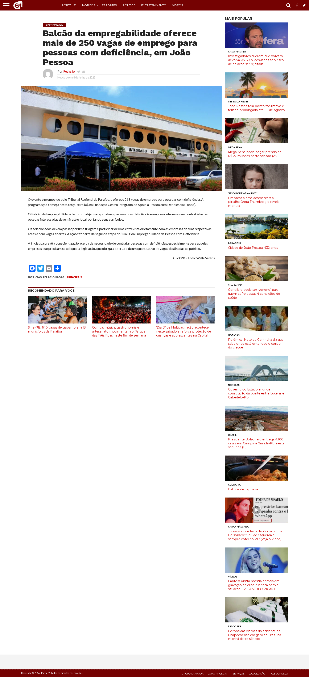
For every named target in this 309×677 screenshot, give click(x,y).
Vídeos (177, 5)
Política (129, 5)
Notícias (88, 5)
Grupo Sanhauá (192, 673)
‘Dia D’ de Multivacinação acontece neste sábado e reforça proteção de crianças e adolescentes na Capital (183, 331)
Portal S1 (69, 5)
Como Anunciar (218, 673)
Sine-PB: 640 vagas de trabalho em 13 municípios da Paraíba (57, 329)
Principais (74, 277)
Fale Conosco (278, 673)
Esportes (109, 5)
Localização (257, 673)
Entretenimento (153, 5)
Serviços (238, 673)
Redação (69, 71)
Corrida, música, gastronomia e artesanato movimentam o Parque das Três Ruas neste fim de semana (119, 331)
